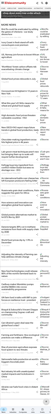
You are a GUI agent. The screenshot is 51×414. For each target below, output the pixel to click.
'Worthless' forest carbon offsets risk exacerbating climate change (19, 68)
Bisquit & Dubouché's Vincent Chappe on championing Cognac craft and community (19, 312)
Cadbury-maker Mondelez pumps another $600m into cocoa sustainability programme (17, 287)
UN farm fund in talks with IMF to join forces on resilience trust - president (19, 298)
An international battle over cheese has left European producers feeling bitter (20, 179)
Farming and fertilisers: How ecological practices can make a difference (20, 336)
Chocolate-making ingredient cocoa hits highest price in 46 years (18, 140)
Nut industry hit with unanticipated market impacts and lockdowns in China (17, 374)
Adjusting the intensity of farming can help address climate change (19, 255)
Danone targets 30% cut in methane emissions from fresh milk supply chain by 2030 (20, 229)
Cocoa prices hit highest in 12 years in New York (19, 92)
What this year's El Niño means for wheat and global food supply (17, 104)
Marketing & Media (25, 8)
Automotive (38, 8)
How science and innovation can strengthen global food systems (17, 203)
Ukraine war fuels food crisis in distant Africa (19, 388)
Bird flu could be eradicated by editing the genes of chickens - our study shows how (19, 31)
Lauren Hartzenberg (7, 318)
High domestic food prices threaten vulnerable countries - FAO (18, 116)
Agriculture (11, 8)
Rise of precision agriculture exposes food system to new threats (19, 348)
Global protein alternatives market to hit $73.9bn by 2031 (19, 215)
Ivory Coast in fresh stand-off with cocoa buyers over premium (17, 43)
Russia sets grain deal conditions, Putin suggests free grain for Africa (20, 191)
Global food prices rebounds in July (18, 79)
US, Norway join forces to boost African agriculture (20, 55)
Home (3, 8)
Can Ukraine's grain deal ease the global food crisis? (17, 324)
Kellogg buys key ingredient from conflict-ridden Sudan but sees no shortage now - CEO (17, 167)
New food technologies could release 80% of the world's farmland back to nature (19, 273)
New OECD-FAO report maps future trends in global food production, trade (20, 128)
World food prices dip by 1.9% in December (17, 241)
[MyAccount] (47, 3)
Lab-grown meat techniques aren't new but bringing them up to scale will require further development (20, 154)
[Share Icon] (37, 37)
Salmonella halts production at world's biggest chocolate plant (19, 360)
